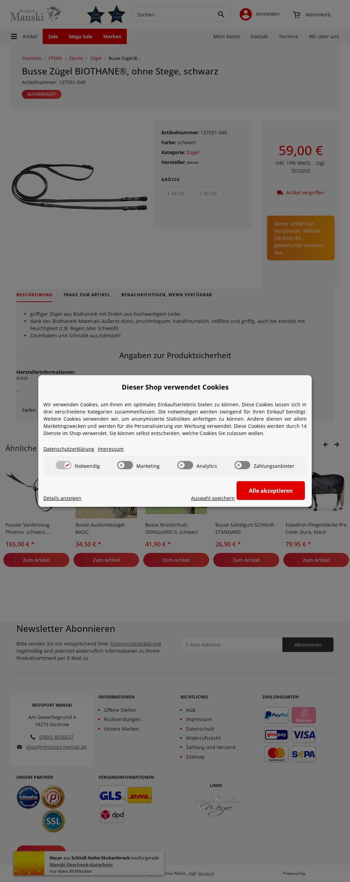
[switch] (63, 465)
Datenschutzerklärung (68, 449)
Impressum (111, 449)
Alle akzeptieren (271, 490)
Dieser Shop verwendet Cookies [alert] (175, 387)
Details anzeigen (62, 498)
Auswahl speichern (213, 498)
